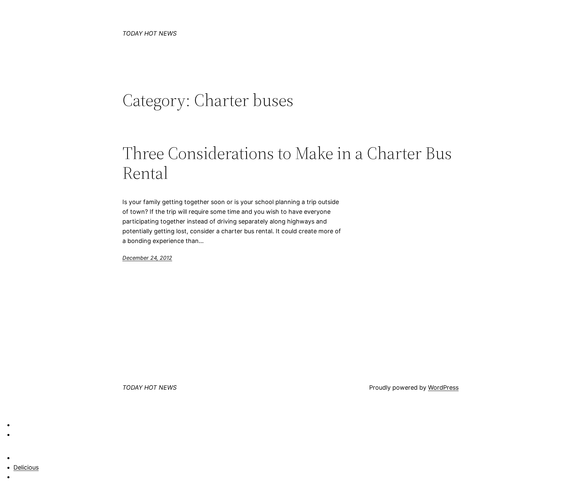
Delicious (26, 467)
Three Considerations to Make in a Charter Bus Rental (287, 163)
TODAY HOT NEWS (149, 33)
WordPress (443, 387)
